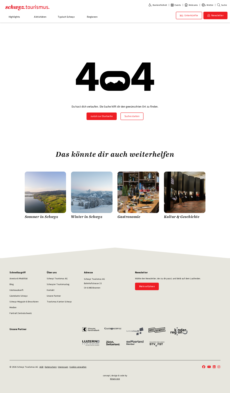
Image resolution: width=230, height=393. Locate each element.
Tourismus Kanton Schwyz (59, 301)
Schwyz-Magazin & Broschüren (24, 301)
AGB (41, 367)
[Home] (27, 8)
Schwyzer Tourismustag (58, 284)
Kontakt (50, 290)
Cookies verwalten (78, 367)
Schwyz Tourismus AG (57, 278)
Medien (13, 307)
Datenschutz (51, 367)
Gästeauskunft (16, 290)
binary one (115, 379)
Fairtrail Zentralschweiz (21, 313)
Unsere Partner (54, 296)
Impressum (63, 367)
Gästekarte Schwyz (19, 296)
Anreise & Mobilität (19, 278)
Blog (12, 284)
